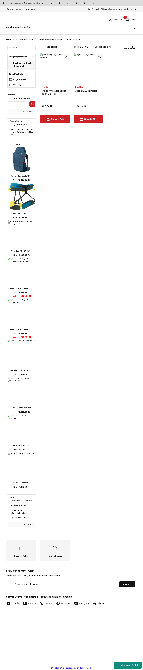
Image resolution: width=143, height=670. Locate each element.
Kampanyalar (46, 633)
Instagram (84, 603)
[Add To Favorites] (66, 57)
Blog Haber (11, 642)
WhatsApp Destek (129, 665)
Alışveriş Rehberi (47, 638)
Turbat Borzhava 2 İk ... (22, 407)
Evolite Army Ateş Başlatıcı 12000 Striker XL (55, 92)
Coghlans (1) (19, 79)
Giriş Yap (44, 628)
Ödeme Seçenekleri (82, 628)
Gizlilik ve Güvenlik (81, 633)
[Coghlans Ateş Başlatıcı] (88, 68)
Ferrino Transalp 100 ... (21, 176)
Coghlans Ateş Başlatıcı (87, 91)
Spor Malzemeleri (115, 633)
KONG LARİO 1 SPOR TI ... (21, 213)
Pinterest (102, 603)
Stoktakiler (52, 47)
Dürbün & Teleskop (115, 642)
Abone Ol (127, 584)
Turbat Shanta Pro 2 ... (21, 445)
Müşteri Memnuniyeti (49, 642)
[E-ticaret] (71, 668)
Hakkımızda (11, 638)
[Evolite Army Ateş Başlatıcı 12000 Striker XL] (55, 68)
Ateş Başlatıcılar (73, 39)
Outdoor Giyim (113, 638)
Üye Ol (91, 9)
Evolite (45, 87)
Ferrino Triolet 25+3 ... (21, 370)
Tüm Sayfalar (28, 524)
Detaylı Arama (28, 111)
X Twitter (48, 603)
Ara (32, 104)
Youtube (15, 603)
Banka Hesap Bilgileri (15, 624)
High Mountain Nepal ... (21, 288)
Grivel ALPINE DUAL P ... (21, 251)
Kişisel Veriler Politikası (83, 624)
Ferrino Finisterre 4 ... (21, 483)
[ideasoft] (56, 668)
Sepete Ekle (57, 119)
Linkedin (32, 603)
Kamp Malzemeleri (115, 624)
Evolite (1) (17, 85)
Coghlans (79, 87)
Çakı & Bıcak (112, 628)
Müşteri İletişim (13, 628)
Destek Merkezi (80, 638)
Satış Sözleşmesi (81, 642)
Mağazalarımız (13, 633)
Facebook (66, 603)
